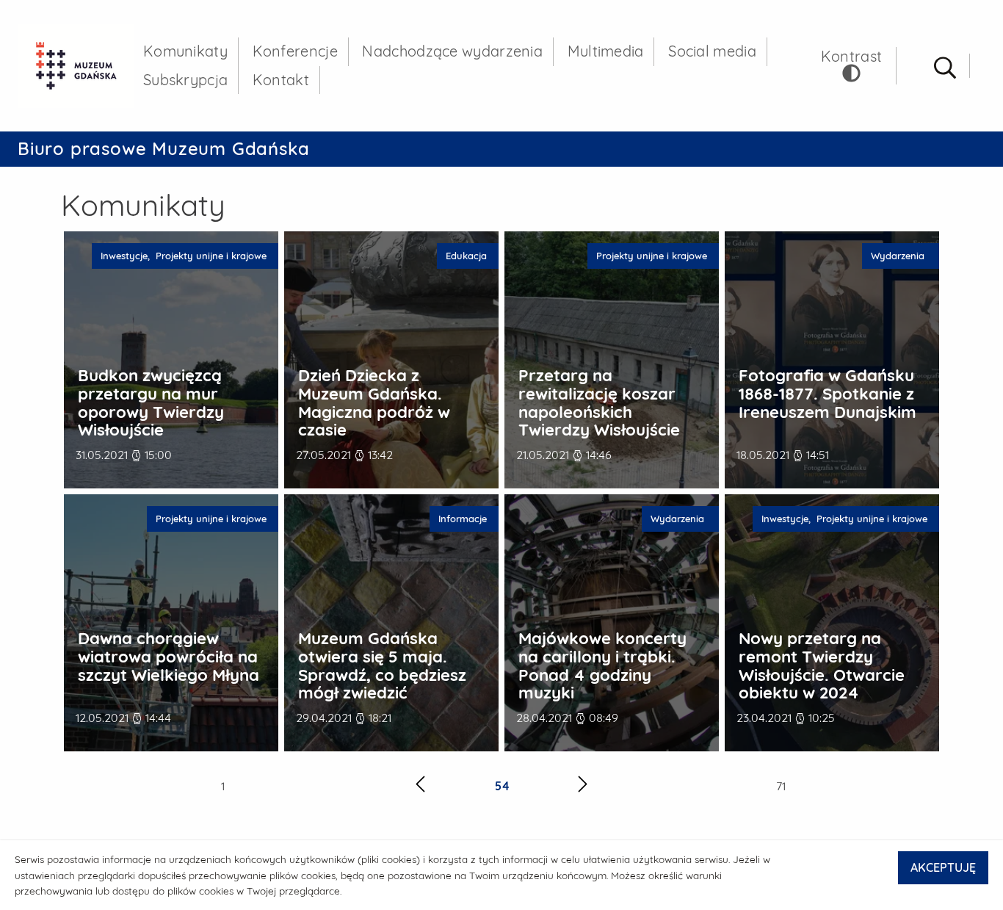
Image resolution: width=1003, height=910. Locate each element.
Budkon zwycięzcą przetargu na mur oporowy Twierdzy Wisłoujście (151, 402)
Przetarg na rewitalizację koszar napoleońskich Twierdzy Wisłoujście (599, 402)
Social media (712, 51)
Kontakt (281, 80)
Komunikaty (185, 51)
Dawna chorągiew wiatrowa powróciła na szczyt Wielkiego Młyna (168, 656)
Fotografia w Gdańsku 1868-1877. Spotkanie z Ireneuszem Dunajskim (827, 393)
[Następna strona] (582, 786)
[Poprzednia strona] (420, 786)
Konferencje (295, 51)
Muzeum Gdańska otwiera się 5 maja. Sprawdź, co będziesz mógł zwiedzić (382, 665)
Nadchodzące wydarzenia (452, 51)
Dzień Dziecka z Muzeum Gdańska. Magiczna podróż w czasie (374, 402)
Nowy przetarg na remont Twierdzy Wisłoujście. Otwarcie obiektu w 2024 (822, 665)
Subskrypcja (185, 80)
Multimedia (606, 51)
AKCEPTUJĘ (943, 867)
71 (781, 786)
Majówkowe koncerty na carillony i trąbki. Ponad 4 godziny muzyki (602, 665)
